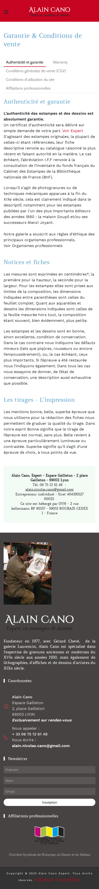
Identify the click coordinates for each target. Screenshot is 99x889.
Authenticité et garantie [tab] (24, 62)
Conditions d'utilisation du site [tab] (30, 79)
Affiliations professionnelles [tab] (28, 88)
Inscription (49, 802)
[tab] (60, 85)
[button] (6, 12)
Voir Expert (72, 130)
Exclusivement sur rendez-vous (42, 720)
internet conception (58, 879)
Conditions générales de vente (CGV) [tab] (36, 71)
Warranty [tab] (60, 62)
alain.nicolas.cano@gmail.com (49, 489)
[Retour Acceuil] (49, 12)
